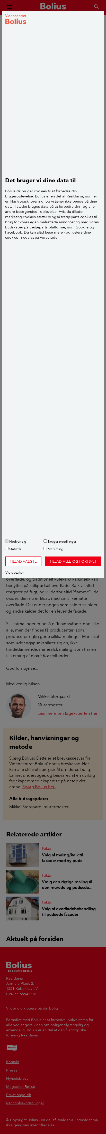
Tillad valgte (23, 561)
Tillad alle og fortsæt (73, 561)
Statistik (14, 549)
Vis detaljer (14, 572)
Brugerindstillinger (61, 541)
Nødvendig (17, 541)
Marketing (55, 549)
